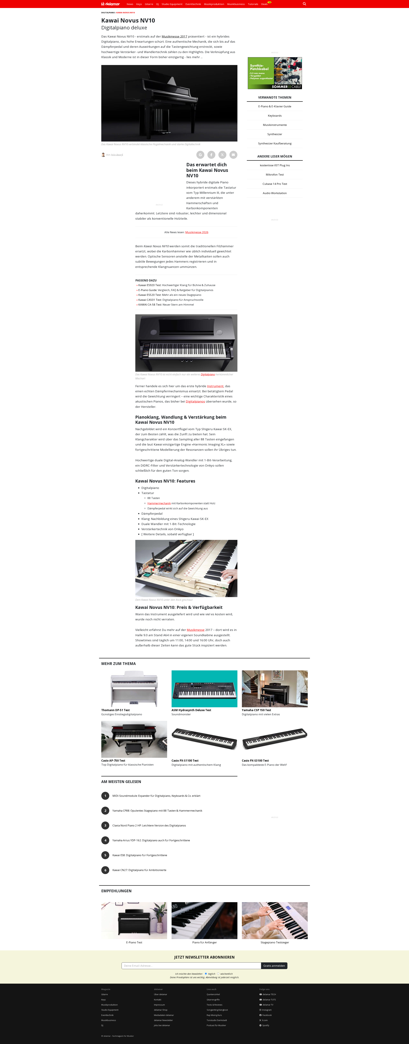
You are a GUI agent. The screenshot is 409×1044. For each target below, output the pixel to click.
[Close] (264, 486)
